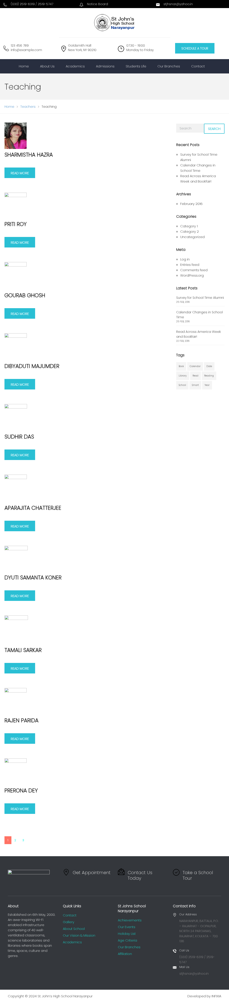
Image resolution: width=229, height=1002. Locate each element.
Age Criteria (127, 940)
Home (24, 66)
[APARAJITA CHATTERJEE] (15, 488)
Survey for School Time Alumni (200, 297)
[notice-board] (81, 5)
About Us (47, 66)
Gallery (68, 922)
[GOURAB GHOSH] (15, 275)
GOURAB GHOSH (24, 295)
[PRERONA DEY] (15, 771)
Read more (20, 173)
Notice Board (97, 4)
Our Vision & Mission (79, 935)
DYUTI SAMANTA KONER (32, 577)
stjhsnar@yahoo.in (178, 4)
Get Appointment (91, 872)
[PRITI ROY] (15, 205)
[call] (5, 5)
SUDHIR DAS (19, 436)
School (182, 385)
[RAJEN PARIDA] (15, 701)
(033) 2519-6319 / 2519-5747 (32, 4)
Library (183, 375)
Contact (198, 66)
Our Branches (168, 66)
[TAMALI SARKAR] (16, 629)
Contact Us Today (140, 875)
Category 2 (189, 231)
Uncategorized (192, 236)
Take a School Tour (198, 875)
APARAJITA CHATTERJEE (32, 508)
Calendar (195, 366)
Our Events (126, 927)
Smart (195, 385)
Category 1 (189, 226)
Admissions (105, 66)
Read (195, 375)
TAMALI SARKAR (23, 650)
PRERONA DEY (21, 790)
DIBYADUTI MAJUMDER (31, 366)
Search (214, 128)
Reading (209, 375)
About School (74, 928)
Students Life (136, 66)
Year (207, 385)
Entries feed (189, 264)
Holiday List (127, 933)
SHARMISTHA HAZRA (28, 154)
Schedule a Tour (194, 48)
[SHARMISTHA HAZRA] (15, 135)
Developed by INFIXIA (204, 996)
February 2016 (191, 203)
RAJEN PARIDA (21, 720)
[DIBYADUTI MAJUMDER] (15, 346)
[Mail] (158, 5)
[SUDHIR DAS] (15, 417)
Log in (185, 259)
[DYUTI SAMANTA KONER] (16, 558)
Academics (75, 66)
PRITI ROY (15, 224)
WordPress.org (192, 275)
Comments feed (194, 270)
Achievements (130, 920)
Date (209, 366)
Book (181, 366)
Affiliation (125, 953)
